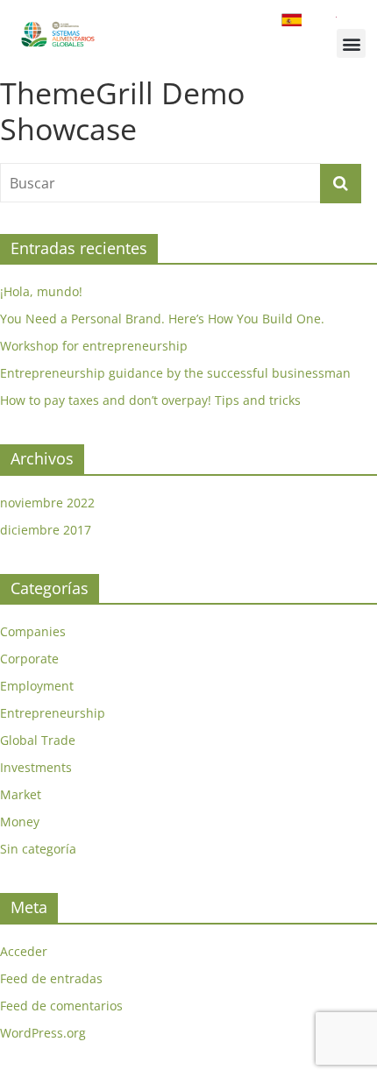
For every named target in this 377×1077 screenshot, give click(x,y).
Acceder (23, 951)
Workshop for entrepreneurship (94, 345)
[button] (351, 43)
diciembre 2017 (45, 529)
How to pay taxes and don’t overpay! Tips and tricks (150, 400)
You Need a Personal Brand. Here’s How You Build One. (162, 318)
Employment (37, 685)
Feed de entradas (51, 978)
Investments (36, 767)
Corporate (29, 658)
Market (20, 794)
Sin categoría (38, 848)
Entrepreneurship (52, 713)
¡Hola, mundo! (41, 291)
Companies (33, 631)
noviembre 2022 (47, 502)
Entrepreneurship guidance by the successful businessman (175, 373)
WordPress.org (43, 1032)
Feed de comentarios (61, 1005)
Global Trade (37, 740)
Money (19, 821)
